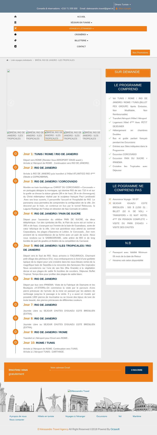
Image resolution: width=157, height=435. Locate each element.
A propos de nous (18, 416)
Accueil (81, 17)
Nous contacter (17, 419)
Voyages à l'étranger (75, 416)
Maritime (137, 416)
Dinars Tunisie (122, 4)
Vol (120, 416)
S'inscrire (136, 370)
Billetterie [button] (81, 40)
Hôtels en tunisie (46, 416)
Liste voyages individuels (21, 60)
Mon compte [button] (124, 8)
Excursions (102, 416)
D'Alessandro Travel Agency (53, 429)
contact (81, 46)
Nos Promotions (140, 52)
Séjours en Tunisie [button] (81, 23)
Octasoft (115, 429)
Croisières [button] (80, 34)
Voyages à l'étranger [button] (80, 29)
